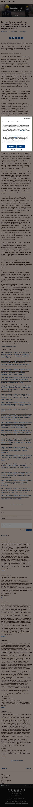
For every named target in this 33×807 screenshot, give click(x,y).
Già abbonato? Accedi (16, 149)
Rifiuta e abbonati (27, 118)
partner (15, 137)
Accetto (20, 146)
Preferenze (11, 146)
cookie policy (22, 130)
